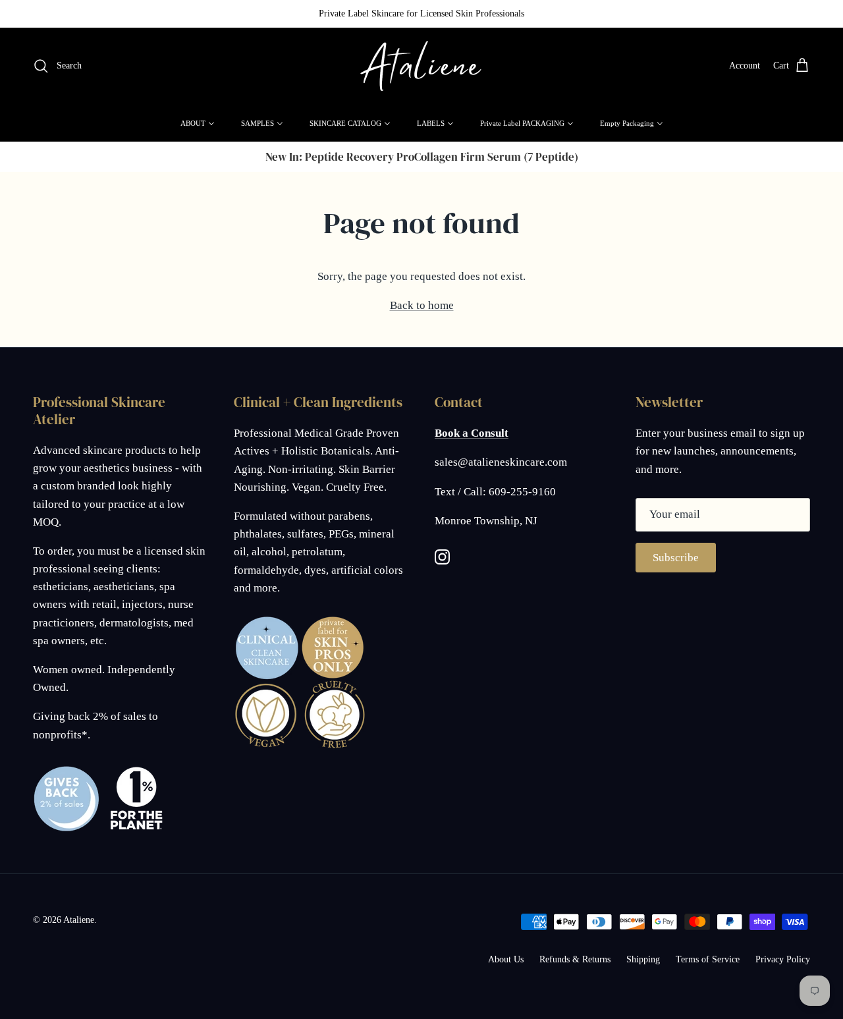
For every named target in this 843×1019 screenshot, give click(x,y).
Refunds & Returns (575, 959)
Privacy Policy (782, 959)
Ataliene (78, 920)
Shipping (643, 959)
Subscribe (676, 557)
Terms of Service (708, 959)
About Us (506, 959)
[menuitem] (197, 123)
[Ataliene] (421, 66)
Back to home (422, 305)
